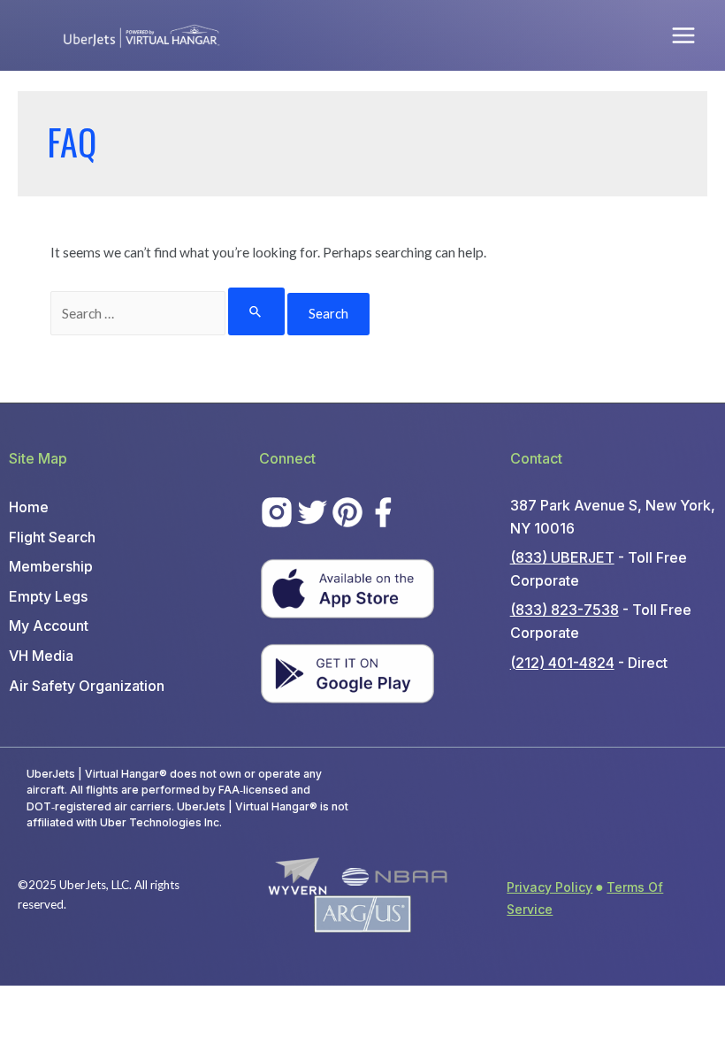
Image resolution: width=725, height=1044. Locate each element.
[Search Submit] (256, 311)
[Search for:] (168, 313)
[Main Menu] (683, 35)
